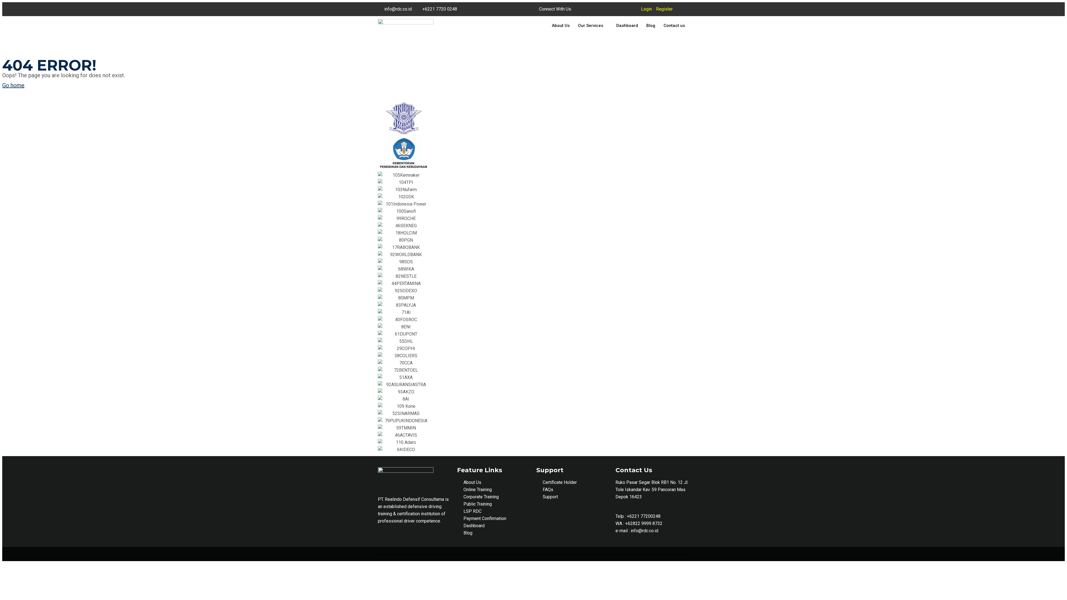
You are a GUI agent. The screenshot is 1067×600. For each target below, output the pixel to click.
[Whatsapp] (627, 9)
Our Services (590, 25)
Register (664, 9)
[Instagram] (612, 9)
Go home (13, 85)
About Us (561, 25)
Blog (650, 25)
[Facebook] (597, 9)
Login (646, 9)
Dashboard (627, 25)
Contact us (674, 25)
